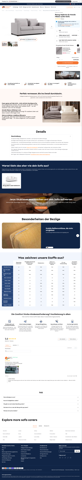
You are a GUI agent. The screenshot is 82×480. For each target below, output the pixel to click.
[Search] (77, 7)
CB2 (66, 433)
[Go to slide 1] (4, 44)
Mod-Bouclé (7, 286)
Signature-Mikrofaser (5, 295)
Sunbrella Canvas (7, 298)
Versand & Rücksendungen (46, 451)
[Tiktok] (68, 458)
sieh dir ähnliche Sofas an (66, 25)
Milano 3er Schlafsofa (32, 147)
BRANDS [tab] (35, 426)
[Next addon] (78, 45)
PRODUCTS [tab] (46, 426)
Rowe (19, 433)
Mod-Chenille (7, 288)
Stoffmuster (24, 451)
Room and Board (6, 433)
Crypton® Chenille (8, 305)
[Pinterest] (63, 458)
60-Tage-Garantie (44, 453)
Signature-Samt (7, 291)
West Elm (5, 430)
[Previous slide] (4, 235)
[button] (67, 31)
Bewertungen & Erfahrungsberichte (10, 451)
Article (19, 430)
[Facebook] (65, 458)
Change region (75, 1)
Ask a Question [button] (62, 339)
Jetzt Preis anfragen (41, 207)
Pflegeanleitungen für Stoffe (8, 455)
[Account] (79, 4)
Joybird (20, 436)
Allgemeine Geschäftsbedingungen (57, 469)
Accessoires (23, 455)
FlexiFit (22, 461)
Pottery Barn (52, 433)
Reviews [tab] (7, 345)
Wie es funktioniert (44, 449)
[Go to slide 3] (15, 44)
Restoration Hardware (70, 430)
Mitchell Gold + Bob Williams (71, 436)
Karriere (3, 462)
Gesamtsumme (75, 57)
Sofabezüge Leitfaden (7, 457)
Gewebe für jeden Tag (7, 274)
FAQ (41, 457)
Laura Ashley (36, 436)
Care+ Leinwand (7, 277)
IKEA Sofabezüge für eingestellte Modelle (28, 458)
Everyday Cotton (7, 267)
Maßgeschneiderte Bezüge (26, 447)
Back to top (77, 469)
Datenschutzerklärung (69, 469)
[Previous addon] (75, 45)
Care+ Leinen (7, 283)
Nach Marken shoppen (26, 449)
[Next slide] (77, 235)
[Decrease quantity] (57, 59)
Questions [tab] (15, 345)
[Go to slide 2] (10, 44)
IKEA (4, 439)
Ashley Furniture (68, 439)
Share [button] (7, 375)
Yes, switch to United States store (63, 1)
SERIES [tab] (40, 426)
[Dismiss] (79, 1)
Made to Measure (53, 436)
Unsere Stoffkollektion (26, 453)
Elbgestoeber (52, 439)
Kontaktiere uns (43, 447)
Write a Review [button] (73, 339)
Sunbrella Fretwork (5, 302)
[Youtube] (70, 458)
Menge (57, 57)
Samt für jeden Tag (6, 270)
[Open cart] (79, 7)
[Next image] (51, 26)
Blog (3, 449)
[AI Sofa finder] (75, 7)
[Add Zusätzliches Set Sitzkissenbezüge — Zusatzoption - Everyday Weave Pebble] (75, 53)
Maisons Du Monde (22, 439)
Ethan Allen (5, 436)
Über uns (4, 447)
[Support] (77, 4)
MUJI (35, 439)
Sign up (77, 451)
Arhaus (35, 430)
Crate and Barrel (37, 433)
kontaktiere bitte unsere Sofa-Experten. (40, 154)
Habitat (51, 430)
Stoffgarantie (43, 455)
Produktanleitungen (6, 453)
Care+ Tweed (7, 280)
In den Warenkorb (68, 62)
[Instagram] (60, 458)
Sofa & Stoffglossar (6, 460)
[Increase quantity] (62, 59)
